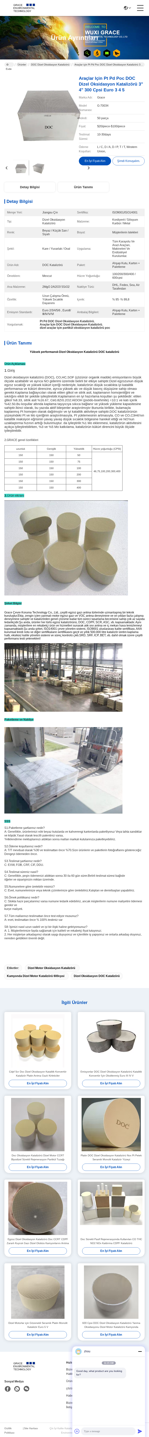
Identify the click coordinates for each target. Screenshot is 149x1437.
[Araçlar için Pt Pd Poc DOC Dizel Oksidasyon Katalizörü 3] (47, 114)
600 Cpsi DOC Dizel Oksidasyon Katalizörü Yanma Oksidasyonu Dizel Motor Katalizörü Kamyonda (111, 1324)
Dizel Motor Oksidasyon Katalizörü (51, 968)
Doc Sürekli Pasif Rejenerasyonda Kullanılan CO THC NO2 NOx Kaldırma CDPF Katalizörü (111, 1241)
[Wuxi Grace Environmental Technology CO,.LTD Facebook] (7, 1389)
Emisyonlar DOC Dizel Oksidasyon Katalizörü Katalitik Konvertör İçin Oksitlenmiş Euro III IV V (111, 1073)
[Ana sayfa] (24, 1370)
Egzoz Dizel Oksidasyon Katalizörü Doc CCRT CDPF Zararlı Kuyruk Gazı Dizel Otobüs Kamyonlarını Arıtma (38, 1241)
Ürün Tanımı (83, 187)
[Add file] (77, 1431)
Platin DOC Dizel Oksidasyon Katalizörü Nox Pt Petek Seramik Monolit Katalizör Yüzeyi (111, 1157)
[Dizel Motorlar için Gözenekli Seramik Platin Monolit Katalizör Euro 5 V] (38, 1292)
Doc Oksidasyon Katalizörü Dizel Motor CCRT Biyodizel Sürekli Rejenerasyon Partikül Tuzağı (38, 1157)
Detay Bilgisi (30, 187)
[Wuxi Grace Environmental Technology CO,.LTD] (24, 8)
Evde (9, 64)
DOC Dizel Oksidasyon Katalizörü (50, 64)
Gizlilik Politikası (9, 1430)
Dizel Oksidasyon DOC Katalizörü (97, 976)
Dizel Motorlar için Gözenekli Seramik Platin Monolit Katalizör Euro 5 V (37, 1324)
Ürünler (22, 64)
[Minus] (140, 1351)
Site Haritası (31, 1428)
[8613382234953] (17, 1389)
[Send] (140, 1431)
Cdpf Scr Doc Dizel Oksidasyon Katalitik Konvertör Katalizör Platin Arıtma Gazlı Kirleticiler (38, 1073)
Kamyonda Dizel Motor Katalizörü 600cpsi (35, 976)
